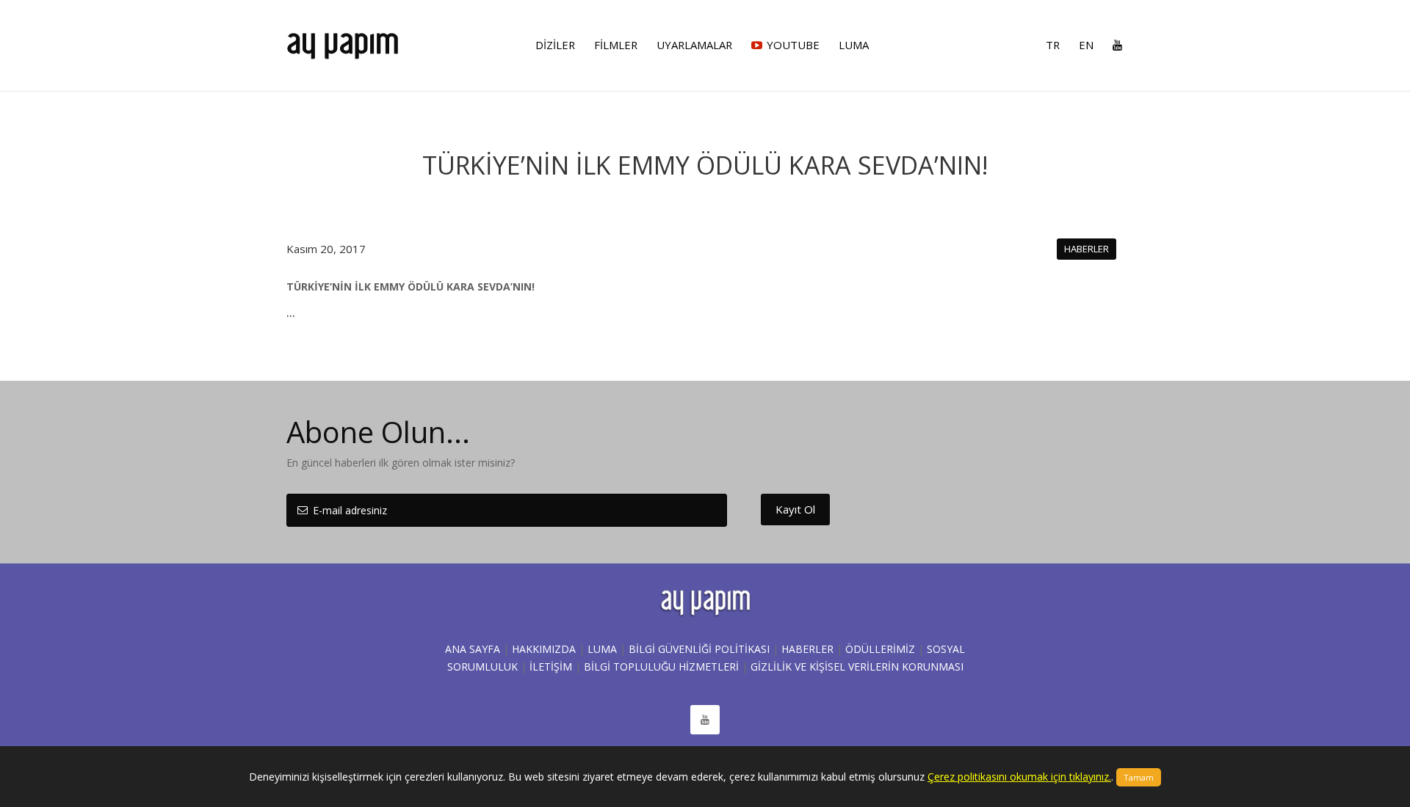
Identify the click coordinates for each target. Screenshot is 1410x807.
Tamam (1139, 777)
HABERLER (807, 649)
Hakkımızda (544, 649)
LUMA (602, 649)
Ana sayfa (472, 649)
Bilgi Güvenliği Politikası (699, 649)
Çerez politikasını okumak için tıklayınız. (1019, 777)
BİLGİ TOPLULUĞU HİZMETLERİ (661, 666)
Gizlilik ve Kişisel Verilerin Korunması (857, 666)
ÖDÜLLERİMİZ (880, 649)
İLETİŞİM (550, 666)
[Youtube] (1113, 44)
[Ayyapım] (342, 39)
